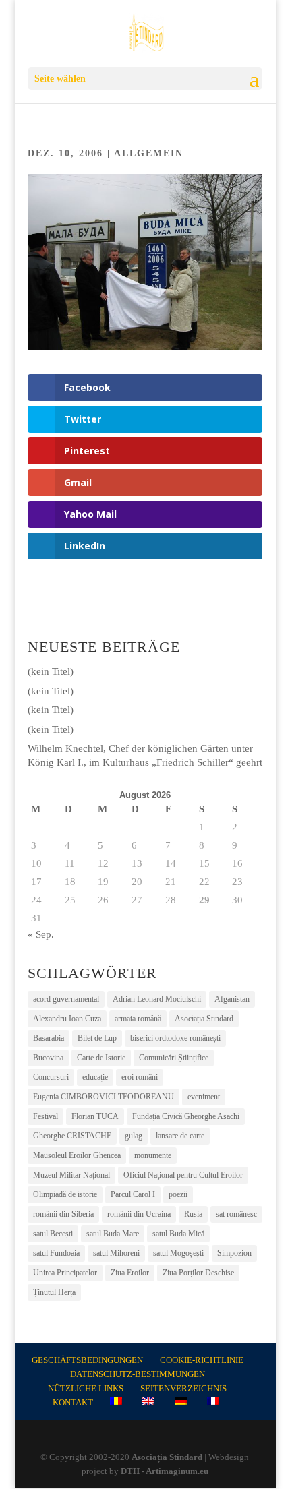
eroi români (139, 1077)
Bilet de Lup (97, 1038)
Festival (45, 1116)
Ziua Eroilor (130, 1272)
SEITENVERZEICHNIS (183, 1388)
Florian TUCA (95, 1116)
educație (95, 1077)
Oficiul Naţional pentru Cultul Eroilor (183, 1175)
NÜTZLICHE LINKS (85, 1388)
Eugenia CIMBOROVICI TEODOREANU (103, 1096)
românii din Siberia (63, 1214)
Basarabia (48, 1038)
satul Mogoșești (178, 1253)
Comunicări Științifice (173, 1057)
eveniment (203, 1096)
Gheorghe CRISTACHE (72, 1136)
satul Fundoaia (56, 1253)
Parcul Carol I (133, 1194)
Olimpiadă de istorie (65, 1194)
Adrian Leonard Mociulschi (157, 999)
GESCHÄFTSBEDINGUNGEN (87, 1360)
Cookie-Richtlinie (201, 1360)
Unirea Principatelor (65, 1272)
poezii (178, 1194)
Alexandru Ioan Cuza (67, 1018)
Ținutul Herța (54, 1292)
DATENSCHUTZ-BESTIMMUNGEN (137, 1374)
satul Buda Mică (178, 1233)
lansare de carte (180, 1136)
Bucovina (48, 1057)
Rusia (193, 1214)
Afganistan (232, 999)
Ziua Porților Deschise (198, 1272)
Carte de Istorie (101, 1057)
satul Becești (53, 1233)
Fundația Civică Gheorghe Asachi (185, 1116)
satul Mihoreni (116, 1253)
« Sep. (41, 934)
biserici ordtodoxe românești (175, 1038)
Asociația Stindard (204, 1018)
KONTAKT (73, 1402)
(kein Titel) (51, 671)
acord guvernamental (66, 999)
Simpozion (234, 1253)
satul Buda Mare (112, 1233)
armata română (138, 1018)
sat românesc (236, 1214)
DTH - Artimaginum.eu (164, 1471)
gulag (133, 1136)
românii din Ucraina (139, 1214)
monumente (152, 1155)
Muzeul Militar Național (71, 1175)
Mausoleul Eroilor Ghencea (77, 1155)
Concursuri (51, 1077)
